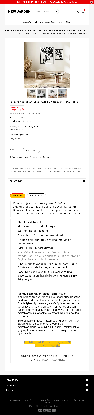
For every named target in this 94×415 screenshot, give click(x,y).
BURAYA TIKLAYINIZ (51, 359)
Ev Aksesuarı (65, 169)
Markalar (56, 400)
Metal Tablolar (30, 33)
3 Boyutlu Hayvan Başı (45, 22)
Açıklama (17, 196)
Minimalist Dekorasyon (53, 171)
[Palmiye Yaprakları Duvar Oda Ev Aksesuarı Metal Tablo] (31, 93)
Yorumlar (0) (36, 196)
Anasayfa (27, 22)
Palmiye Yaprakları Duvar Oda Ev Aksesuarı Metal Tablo (63, 33)
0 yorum (23, 113)
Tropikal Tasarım (17, 171)
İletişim (47, 403)
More (60, 22)
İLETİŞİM (46, 275)
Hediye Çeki (45, 400)
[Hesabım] (77, 11)
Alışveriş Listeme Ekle (20, 157)
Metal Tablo (41, 169)
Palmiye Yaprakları (27, 169)
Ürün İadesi (67, 400)
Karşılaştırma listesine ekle (41, 157)
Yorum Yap (35, 113)
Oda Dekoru (77, 169)
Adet (12, 149)
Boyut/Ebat (16, 139)
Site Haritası (79, 400)
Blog (68, 22)
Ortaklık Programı (29, 400)
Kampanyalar (14, 400)
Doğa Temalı (69, 171)
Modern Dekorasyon (34, 171)
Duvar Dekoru (53, 169)
